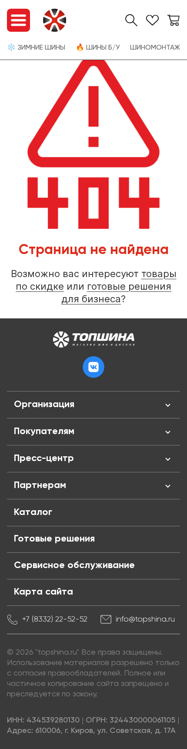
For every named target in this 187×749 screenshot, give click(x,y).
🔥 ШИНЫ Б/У (98, 47)
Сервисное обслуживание (74, 565)
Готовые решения (54, 539)
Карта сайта (43, 592)
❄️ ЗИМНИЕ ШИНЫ (36, 47)
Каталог (33, 512)
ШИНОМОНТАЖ (155, 47)
